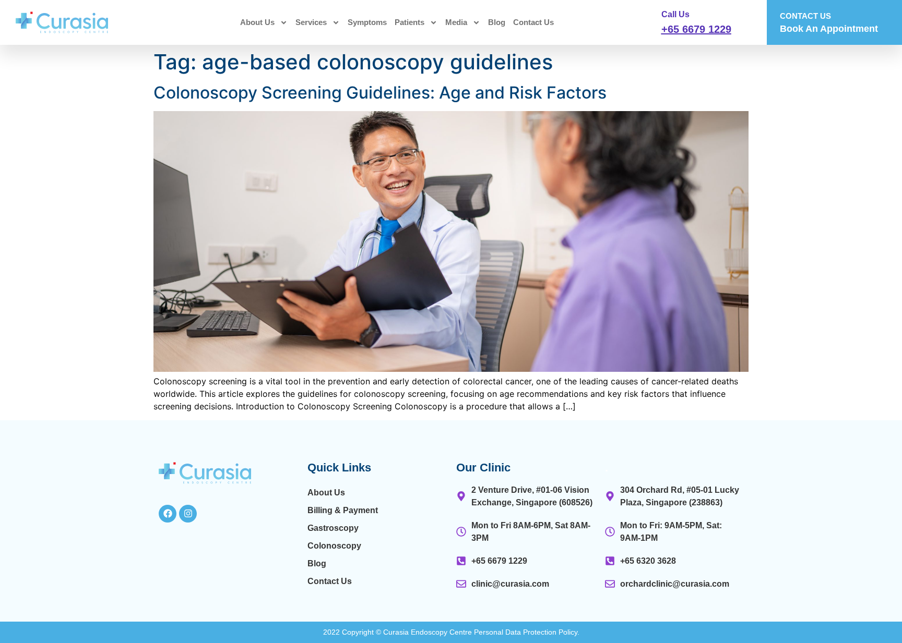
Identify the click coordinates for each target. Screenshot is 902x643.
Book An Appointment (829, 28)
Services (311, 22)
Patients (409, 22)
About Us (257, 22)
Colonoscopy (334, 545)
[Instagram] (188, 514)
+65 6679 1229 (696, 29)
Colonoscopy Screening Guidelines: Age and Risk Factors (380, 92)
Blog (496, 22)
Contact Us (533, 22)
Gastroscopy (333, 528)
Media (456, 22)
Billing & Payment (342, 510)
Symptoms (367, 22)
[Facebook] (167, 514)
